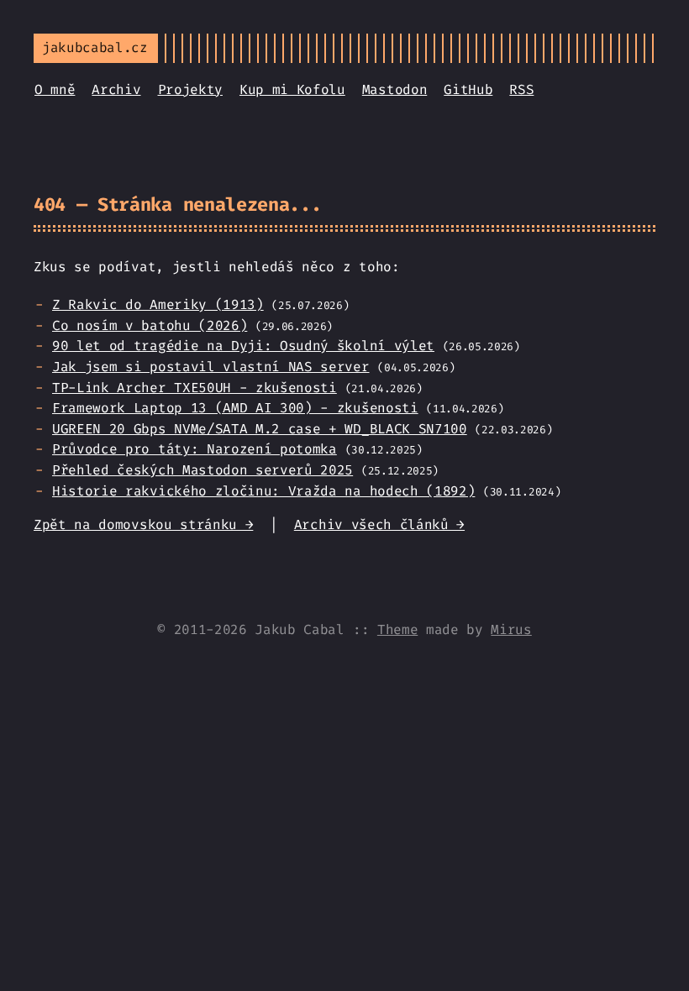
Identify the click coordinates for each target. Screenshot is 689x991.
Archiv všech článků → (379, 524)
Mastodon (394, 89)
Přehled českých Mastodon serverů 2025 (202, 470)
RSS (521, 89)
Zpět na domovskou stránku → (143, 524)
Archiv (116, 89)
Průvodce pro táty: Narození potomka (194, 449)
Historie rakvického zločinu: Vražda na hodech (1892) (263, 491)
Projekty (190, 89)
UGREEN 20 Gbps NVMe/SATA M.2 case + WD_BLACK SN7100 (259, 429)
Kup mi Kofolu (292, 89)
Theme (397, 629)
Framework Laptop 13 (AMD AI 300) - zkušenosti (235, 408)
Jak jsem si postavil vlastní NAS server (211, 366)
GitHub (468, 89)
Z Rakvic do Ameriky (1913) (158, 304)
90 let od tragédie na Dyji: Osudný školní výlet (243, 345)
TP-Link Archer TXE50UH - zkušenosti (194, 387)
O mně (54, 89)
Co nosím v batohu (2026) (149, 325)
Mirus (511, 629)
